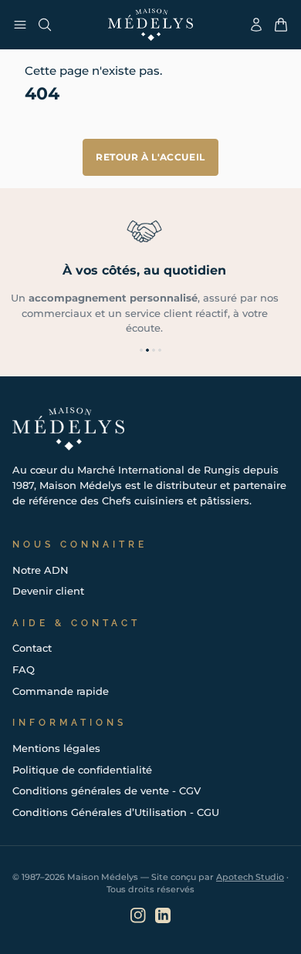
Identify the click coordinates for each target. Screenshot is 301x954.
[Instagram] (138, 915)
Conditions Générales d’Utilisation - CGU (115, 812)
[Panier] (281, 24)
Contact (32, 648)
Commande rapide (60, 691)
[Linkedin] (163, 915)
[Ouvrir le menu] (20, 24)
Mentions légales (56, 748)
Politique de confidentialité (82, 770)
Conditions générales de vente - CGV (106, 790)
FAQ (23, 669)
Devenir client (48, 591)
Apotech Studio (250, 876)
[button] (141, 350)
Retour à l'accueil (150, 157)
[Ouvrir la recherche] (44, 24)
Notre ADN (40, 570)
